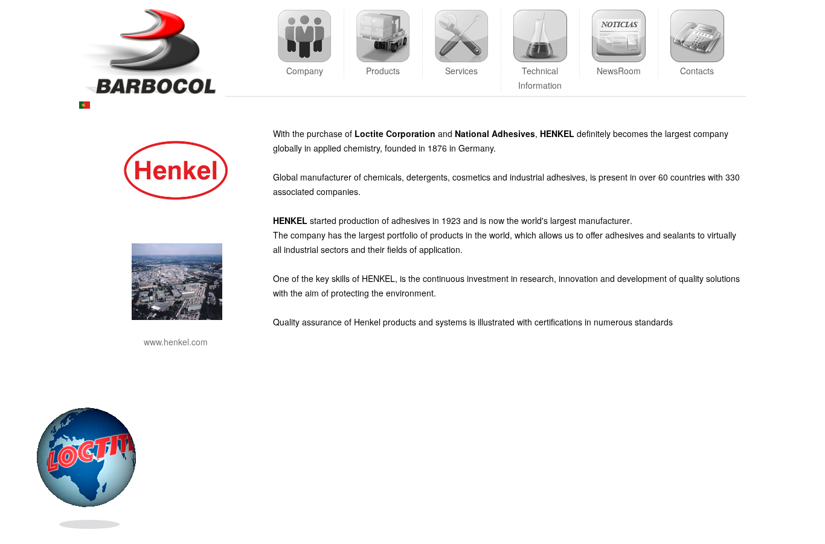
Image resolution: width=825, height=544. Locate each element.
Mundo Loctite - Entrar (70, 474)
